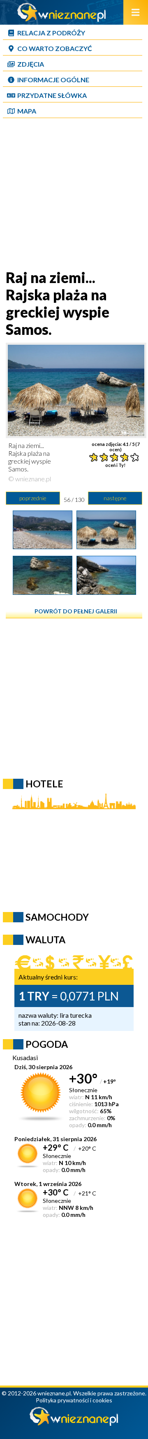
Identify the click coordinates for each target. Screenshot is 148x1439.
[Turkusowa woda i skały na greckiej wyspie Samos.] (106, 591)
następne (115, 497)
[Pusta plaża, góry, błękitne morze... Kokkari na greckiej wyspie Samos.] (42, 546)
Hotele (44, 783)
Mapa (26, 111)
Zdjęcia (30, 64)
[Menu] (135, 12)
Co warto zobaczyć (54, 48)
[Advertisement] (74, 195)
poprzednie (32, 497)
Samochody (57, 917)
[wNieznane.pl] (61, 19)
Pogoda (46, 1044)
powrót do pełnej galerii (76, 611)
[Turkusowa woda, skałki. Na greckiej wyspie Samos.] (42, 591)
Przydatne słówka (52, 95)
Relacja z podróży (51, 33)
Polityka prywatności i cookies (74, 1400)
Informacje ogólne (53, 80)
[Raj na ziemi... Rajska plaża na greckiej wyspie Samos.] (106, 546)
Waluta (45, 939)
